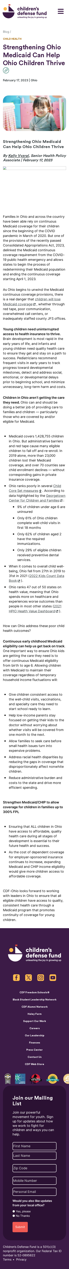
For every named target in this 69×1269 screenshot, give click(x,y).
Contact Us (35, 1057)
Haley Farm (35, 1014)
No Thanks (23, 1216)
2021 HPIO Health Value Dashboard (35, 608)
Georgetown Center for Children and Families (37, 498)
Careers (34, 1028)
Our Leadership (34, 1035)
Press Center (34, 1050)
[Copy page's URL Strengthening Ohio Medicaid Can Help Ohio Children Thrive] (7, 70)
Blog (6, 32)
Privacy (21, 1259)
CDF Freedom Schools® (34, 992)
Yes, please (23, 1211)
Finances (34, 1042)
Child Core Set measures (35, 488)
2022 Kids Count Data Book (36, 578)
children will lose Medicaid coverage (32, 301)
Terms (7, 1259)
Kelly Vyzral (18, 156)
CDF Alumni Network (35, 1007)
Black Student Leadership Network (34, 999)
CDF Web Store (34, 1064)
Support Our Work (34, 1021)
